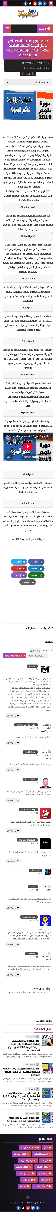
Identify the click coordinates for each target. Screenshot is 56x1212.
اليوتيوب (44, 1160)
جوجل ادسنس (22, 1167)
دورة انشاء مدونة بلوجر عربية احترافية (28, 161)
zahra (33, 886)
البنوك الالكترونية (28, 1147)
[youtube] (35, 3)
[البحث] (5, 3)
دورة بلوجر (25, 68)
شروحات (44, 1180)
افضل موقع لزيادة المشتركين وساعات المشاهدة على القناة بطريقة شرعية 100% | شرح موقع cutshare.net (23, 1045)
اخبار (46, 1147)
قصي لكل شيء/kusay (26, 725)
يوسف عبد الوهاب (28, 809)
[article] (28, 599)
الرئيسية (42, 29)
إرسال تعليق (11, 715)
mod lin (32, 666)
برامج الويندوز (42, 1167)
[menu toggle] (51, 3)
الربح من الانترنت (41, 1154)
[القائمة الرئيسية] (7, 28)
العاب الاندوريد (20, 1154)
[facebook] (45, 3)
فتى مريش (35, 870)
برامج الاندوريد (27, 1160)
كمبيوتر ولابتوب (41, 1186)
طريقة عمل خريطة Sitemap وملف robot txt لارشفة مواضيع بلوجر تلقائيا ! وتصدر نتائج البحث (21, 1096)
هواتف (23, 1186)
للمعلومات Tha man (27, 840)
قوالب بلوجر (28, 1180)
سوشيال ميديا (25, 1173)
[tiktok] (30, 3)
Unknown (31, 953)
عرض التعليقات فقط (36, 655)
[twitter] (40, 3)
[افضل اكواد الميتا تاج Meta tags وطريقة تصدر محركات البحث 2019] (47, 1117)
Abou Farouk (30, 779)
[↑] (28, 1197)
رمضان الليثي (30, 752)
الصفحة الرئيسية (41, 68)
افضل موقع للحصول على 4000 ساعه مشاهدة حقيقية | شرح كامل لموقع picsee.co (21, 1071)
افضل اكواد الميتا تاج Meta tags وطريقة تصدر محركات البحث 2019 (23, 1119)
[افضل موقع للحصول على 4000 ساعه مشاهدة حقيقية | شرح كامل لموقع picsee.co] (47, 1068)
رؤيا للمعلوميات (16, 1202)
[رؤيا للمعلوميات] (28, 13)
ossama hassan (28, 917)
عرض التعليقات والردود (13, 655)
